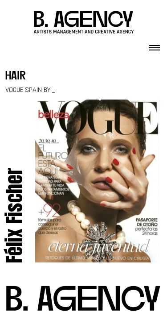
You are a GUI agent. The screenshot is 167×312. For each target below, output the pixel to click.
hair (15, 77)
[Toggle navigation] (154, 45)
